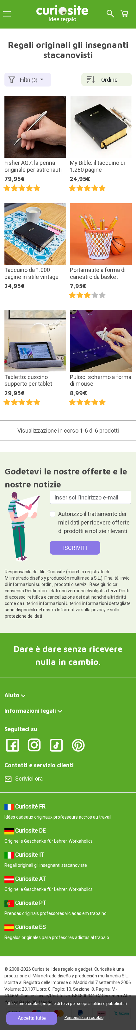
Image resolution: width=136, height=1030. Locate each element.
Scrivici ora (29, 778)
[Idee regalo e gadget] (62, 9)
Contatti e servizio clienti (39, 765)
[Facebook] (12, 745)
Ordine (109, 79)
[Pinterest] (78, 745)
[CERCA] (110, 14)
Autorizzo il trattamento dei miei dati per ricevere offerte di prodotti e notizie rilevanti (94, 522)
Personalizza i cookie (84, 1017)
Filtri (28, 79)
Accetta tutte (32, 1018)
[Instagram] (34, 745)
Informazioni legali (30, 710)
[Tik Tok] (56, 745)
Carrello (124, 13)
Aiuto (11, 695)
